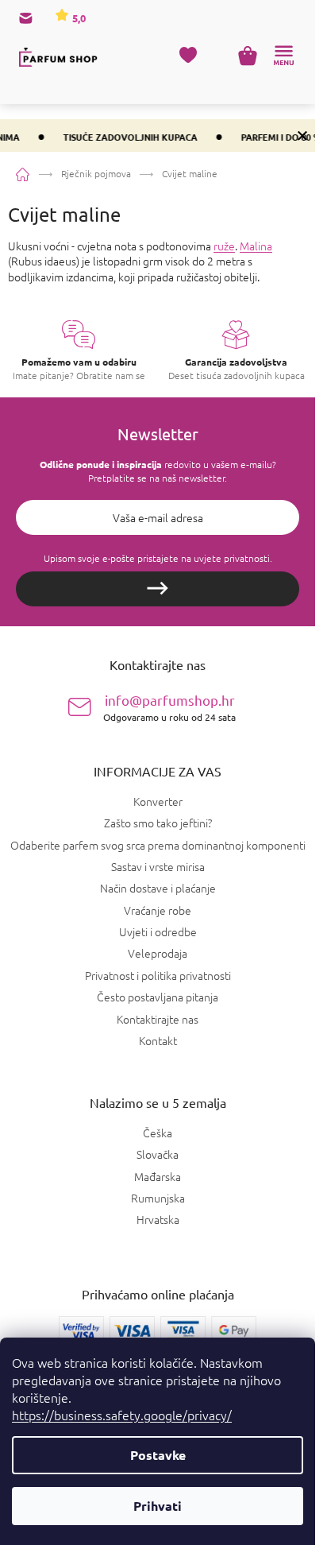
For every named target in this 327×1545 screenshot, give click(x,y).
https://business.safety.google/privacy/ (122, 1414)
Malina (256, 246)
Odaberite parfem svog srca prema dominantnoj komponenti (158, 845)
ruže (224, 246)
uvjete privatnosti (232, 558)
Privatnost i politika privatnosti (158, 975)
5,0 (78, 18)
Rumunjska (158, 1198)
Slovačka (158, 1154)
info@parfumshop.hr (169, 706)
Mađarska (157, 1176)
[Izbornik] (283, 55)
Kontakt (158, 1040)
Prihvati (157, 1505)
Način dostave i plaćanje (158, 888)
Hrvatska (158, 1219)
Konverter (158, 801)
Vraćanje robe (157, 910)
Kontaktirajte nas (157, 1019)
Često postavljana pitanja (157, 997)
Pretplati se (157, 588)
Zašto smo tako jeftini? (158, 823)
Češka (157, 1132)
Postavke (158, 1454)
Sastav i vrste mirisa (158, 866)
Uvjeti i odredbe (158, 931)
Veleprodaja (157, 953)
